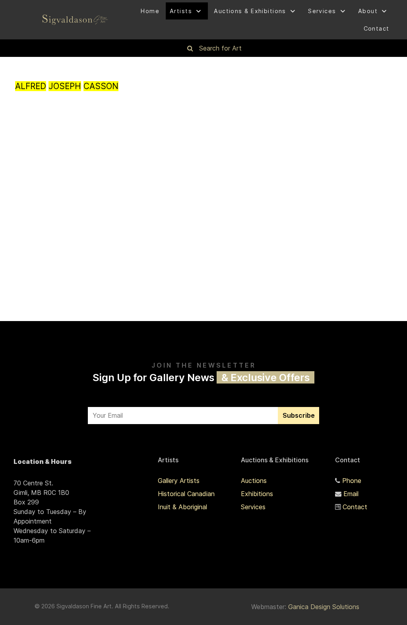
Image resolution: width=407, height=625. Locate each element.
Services (253, 507)
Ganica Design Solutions (323, 607)
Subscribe (299, 415)
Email (351, 494)
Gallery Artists (179, 481)
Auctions (254, 481)
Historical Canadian (186, 494)
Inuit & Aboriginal (182, 507)
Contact (355, 507)
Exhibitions (257, 494)
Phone (351, 481)
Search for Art (220, 48)
